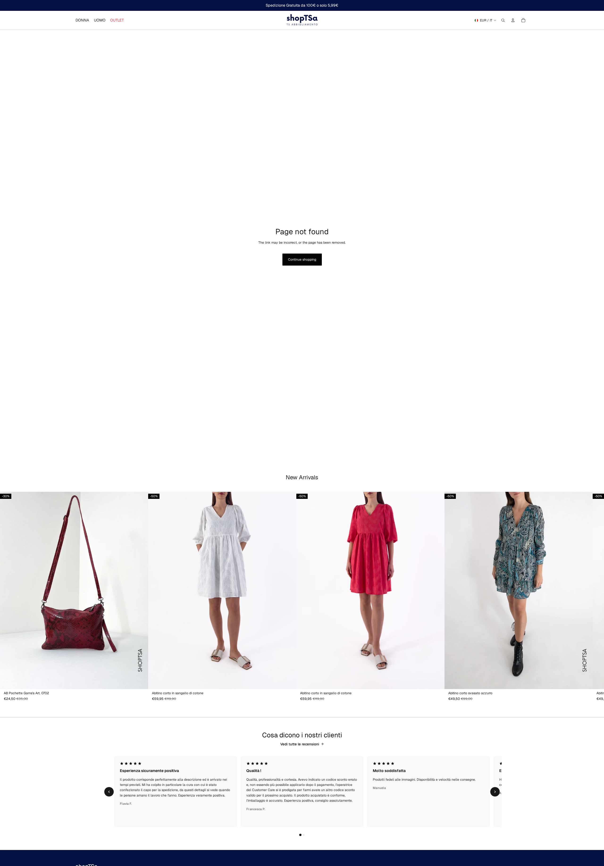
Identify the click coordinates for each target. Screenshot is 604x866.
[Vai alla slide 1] (300, 835)
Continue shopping (302, 259)
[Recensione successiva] (495, 791)
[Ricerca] (503, 20)
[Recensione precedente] (109, 791)
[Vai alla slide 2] (304, 835)
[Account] (513, 20)
